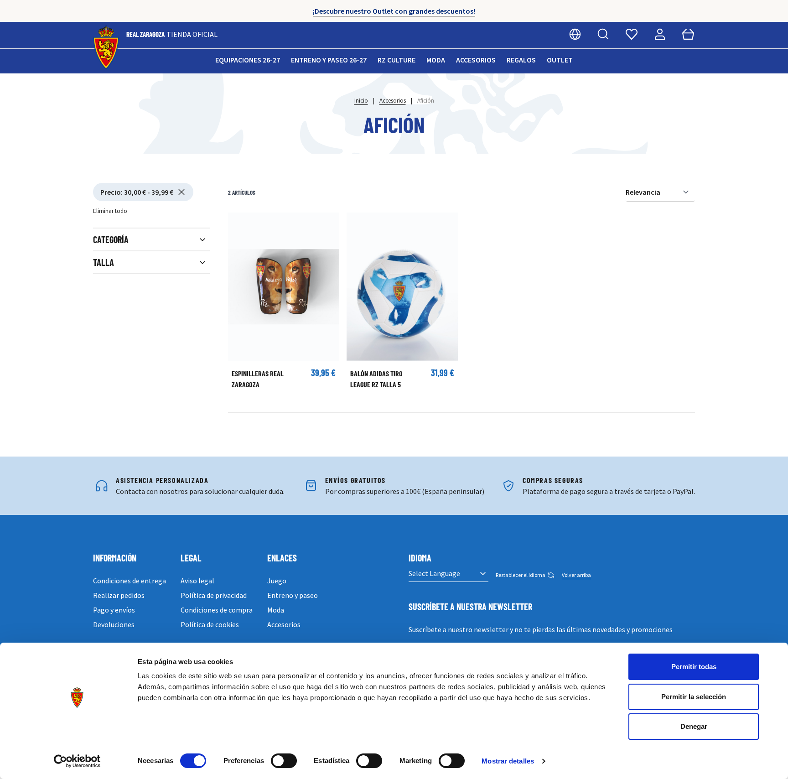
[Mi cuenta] (660, 34)
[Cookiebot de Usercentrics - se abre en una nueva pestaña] (77, 761)
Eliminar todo (110, 211)
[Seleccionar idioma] (575, 34)
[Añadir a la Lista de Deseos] (239, 224)
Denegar (693, 726)
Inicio (361, 100)
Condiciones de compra (217, 609)
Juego (276, 580)
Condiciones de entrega (129, 580)
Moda (435, 59)
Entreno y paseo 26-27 (329, 59)
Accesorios (476, 59)
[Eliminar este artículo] (181, 192)
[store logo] (106, 48)
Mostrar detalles (508, 761)
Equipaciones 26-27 (247, 59)
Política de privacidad (214, 595)
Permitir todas (693, 666)
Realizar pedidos (119, 595)
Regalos (521, 59)
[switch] (284, 760)
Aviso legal (197, 580)
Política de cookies (210, 624)
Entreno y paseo (292, 595)
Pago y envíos (114, 609)
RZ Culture (396, 59)
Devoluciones (114, 624)
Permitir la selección (693, 697)
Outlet (560, 59)
